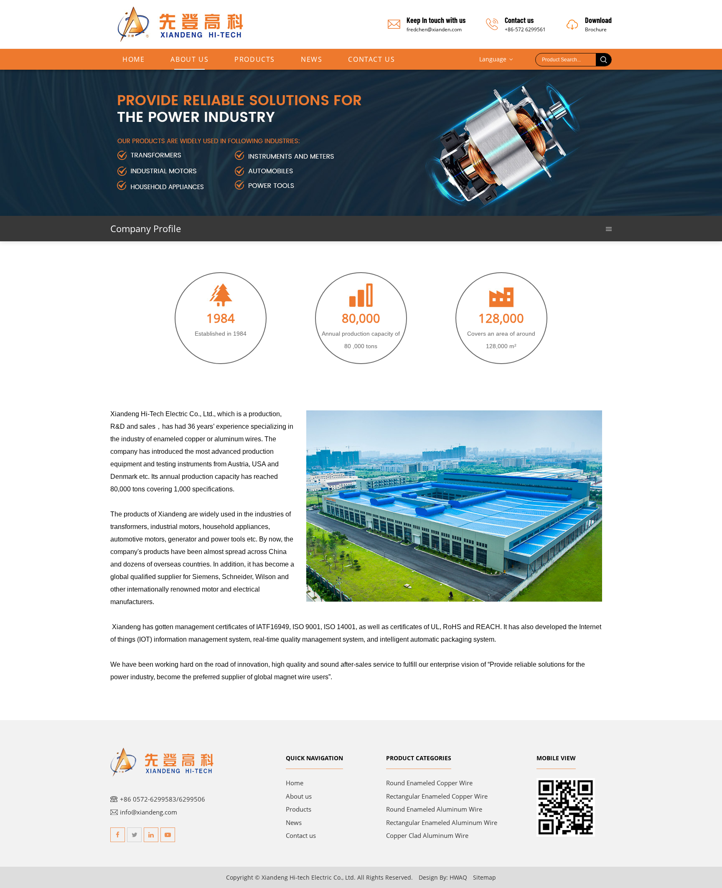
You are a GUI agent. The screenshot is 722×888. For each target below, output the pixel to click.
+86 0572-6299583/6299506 (162, 799)
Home (133, 59)
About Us (189, 59)
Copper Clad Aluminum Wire (427, 835)
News (311, 59)
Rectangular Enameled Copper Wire (437, 796)
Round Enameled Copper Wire (429, 783)
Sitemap (484, 877)
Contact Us (371, 59)
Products (254, 59)
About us (299, 796)
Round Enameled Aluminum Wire (434, 809)
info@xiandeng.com (148, 812)
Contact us (301, 835)
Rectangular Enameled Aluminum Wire (441, 822)
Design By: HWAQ (443, 877)
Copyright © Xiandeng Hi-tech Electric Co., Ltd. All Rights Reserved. (319, 877)
